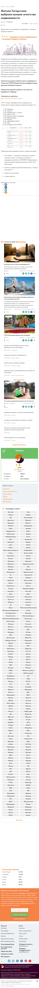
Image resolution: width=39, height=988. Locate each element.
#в (10, 605)
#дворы (28, 515)
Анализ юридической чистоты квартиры (14, 437)
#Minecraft (11, 807)
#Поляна (28, 799)
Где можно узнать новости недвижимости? (17, 264)
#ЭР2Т (11, 801)
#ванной (10, 569)
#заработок (10, 586)
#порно (28, 815)
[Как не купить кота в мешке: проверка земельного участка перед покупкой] (19, 286)
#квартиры (11, 580)
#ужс (28, 774)
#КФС (28, 695)
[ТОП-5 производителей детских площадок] (19, 324)
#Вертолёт (28, 638)
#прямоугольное (28, 572)
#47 (11, 799)
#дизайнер (28, 613)
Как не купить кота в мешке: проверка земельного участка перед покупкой (19, 298)
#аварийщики (28, 526)
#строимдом (28, 618)
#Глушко (10, 643)
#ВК (28, 790)
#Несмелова (10, 648)
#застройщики (28, 517)
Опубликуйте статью (19, 910)
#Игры (28, 788)
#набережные (28, 550)
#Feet (10, 788)
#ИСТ (10, 673)
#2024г (11, 774)
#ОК (10, 790)
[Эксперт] (19, 465)
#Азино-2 (11, 627)
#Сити (11, 709)
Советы (33, 403)
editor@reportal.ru (19, 469)
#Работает (28, 714)
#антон (28, 755)
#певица (10, 760)
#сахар (28, 780)
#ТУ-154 (28, 651)
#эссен (28, 610)
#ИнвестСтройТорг (28, 670)
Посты (8, 6)
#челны (11, 553)
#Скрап (11, 812)
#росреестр (28, 597)
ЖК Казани (4, 928)
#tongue (10, 725)
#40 (11, 771)
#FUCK (11, 815)
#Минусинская (11, 777)
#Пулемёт (28, 668)
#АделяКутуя (10, 676)
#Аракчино (11, 780)
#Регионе (28, 698)
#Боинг (11, 646)
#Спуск (28, 621)
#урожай (28, 750)
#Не (11, 714)
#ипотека (10, 512)
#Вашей (11, 700)
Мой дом (3, 936)
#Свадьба (28, 687)
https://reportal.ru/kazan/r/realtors (11, 98)
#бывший (28, 760)
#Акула (28, 657)
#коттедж (28, 591)
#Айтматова (28, 627)
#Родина (28, 747)
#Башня (28, 709)
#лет (28, 684)
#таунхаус (11, 591)
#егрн (10, 594)
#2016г (28, 771)
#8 (28, 676)
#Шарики (28, 793)
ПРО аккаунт (5, 956)
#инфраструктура (28, 564)
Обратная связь (6, 951)
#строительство (10, 616)
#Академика (28, 640)
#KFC (28, 692)
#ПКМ (11, 670)
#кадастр (11, 602)
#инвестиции (10, 534)
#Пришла (10, 752)
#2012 (28, 763)
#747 (28, 646)
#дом (10, 545)
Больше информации (10, 985)
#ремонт (28, 523)
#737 (10, 659)
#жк (11, 517)
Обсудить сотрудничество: (24, 950)
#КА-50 (28, 654)
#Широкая (28, 648)
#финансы (28, 520)
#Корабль (11, 741)
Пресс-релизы (33, 23)
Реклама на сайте (7, 954)
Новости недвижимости (28, 309)
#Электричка (10, 747)
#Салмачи (28, 643)
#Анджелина (28, 728)
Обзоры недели (30, 337)
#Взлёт (11, 719)
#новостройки (28, 580)
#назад (11, 687)
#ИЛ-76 (28, 659)
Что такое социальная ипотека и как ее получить (19, 401)
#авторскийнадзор (28, 616)
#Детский (10, 717)
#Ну (28, 736)
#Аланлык (28, 796)
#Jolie (28, 722)
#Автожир (11, 736)
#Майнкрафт (11, 804)
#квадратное (11, 572)
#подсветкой (28, 575)
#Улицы (28, 804)
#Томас (11, 766)
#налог (11, 547)
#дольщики (11, 523)
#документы (10, 556)
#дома (11, 608)
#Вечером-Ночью (11, 640)
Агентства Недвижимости (7, 933)
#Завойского (11, 679)
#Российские (10, 703)
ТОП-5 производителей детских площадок (17, 335)
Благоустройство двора (7, 938)
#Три (10, 635)
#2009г (10, 654)
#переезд (28, 577)
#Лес (28, 629)
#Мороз (10, 681)
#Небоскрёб (28, 711)
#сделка (28, 534)
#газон (28, 586)
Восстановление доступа (6, 947)
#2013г (28, 681)
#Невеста (11, 689)
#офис (28, 531)
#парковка (28, 561)
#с (10, 575)
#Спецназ (28, 665)
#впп (10, 539)
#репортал (11, 564)
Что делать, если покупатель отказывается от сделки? (18, 420)
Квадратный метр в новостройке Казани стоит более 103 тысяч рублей (19, 371)
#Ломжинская (11, 638)
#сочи (28, 537)
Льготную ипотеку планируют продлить (14, 363)
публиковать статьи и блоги (26, 893)
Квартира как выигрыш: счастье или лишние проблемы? (18, 412)
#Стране (28, 700)
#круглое (28, 569)
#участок (10, 599)
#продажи (11, 561)
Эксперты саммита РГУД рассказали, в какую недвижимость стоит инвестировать (16, 346)
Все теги (18, 820)
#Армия (28, 662)
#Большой (11, 750)
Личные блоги (7, 501)
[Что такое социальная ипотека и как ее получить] (19, 390)
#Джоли (10, 730)
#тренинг (28, 558)
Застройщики (4, 931)
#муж (10, 763)
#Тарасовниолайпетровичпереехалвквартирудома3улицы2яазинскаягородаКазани (28, 608)
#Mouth (28, 725)
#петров (10, 758)
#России (10, 692)
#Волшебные (10, 793)
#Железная (28, 807)
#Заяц (11, 739)
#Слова (28, 719)
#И (28, 766)
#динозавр (28, 782)
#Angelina (11, 722)
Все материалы (19, 380)
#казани (28, 605)
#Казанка (28, 752)
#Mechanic (28, 810)
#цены (10, 528)
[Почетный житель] (16, 465)
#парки (11, 515)
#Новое (28, 777)
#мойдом (10, 526)
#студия (10, 588)
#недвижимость (10, 531)
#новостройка (28, 553)
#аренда (28, 528)
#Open (11, 728)
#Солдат (10, 668)
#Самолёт (28, 624)
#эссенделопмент (11, 613)
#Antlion (10, 706)
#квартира (11, 542)
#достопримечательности (10, 550)
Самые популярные (18, 445)
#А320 (11, 662)
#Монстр (28, 703)
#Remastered (10, 796)
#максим (28, 758)
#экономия (28, 583)
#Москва (28, 706)
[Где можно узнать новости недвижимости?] (19, 253)
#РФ (10, 665)
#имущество (28, 539)
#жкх (28, 512)
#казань (28, 547)
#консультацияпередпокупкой (10, 618)
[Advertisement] (19, 216)
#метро (28, 556)
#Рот (10, 733)
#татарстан (10, 597)
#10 (11, 684)
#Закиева (28, 635)
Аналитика (14, 350)
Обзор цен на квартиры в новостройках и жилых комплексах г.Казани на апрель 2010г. (17, 429)
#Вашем (10, 698)
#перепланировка (11, 537)
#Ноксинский (10, 621)
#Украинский (28, 739)
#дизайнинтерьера (28, 588)
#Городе (10, 624)
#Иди (28, 741)
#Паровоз (28, 717)
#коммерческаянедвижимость (10, 610)
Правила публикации (19, 918)
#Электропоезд (28, 801)
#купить (11, 583)
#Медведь (11, 632)
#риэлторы (11, 520)
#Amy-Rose (11, 785)
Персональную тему (27, 903)
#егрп (28, 594)
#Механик (28, 812)
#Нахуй (11, 744)
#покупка (28, 599)
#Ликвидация (10, 695)
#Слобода (11, 651)
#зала (10, 577)
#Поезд (28, 632)
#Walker (28, 785)
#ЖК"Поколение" (28, 673)
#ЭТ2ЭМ (28, 744)
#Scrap (11, 810)
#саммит (10, 558)
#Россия (10, 711)
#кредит (28, 542)
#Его (10, 769)
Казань (3, 6)
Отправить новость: (26, 945)
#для (28, 567)
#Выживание (28, 689)
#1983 (11, 782)
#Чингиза (10, 629)
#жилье (28, 545)
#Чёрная (10, 657)
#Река (10, 755)
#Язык (28, 730)
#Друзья (28, 769)
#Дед (28, 679)
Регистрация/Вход (7, 944)
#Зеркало (11, 567)
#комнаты (28, 602)
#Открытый (28, 733)
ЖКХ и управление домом (8, 941)
